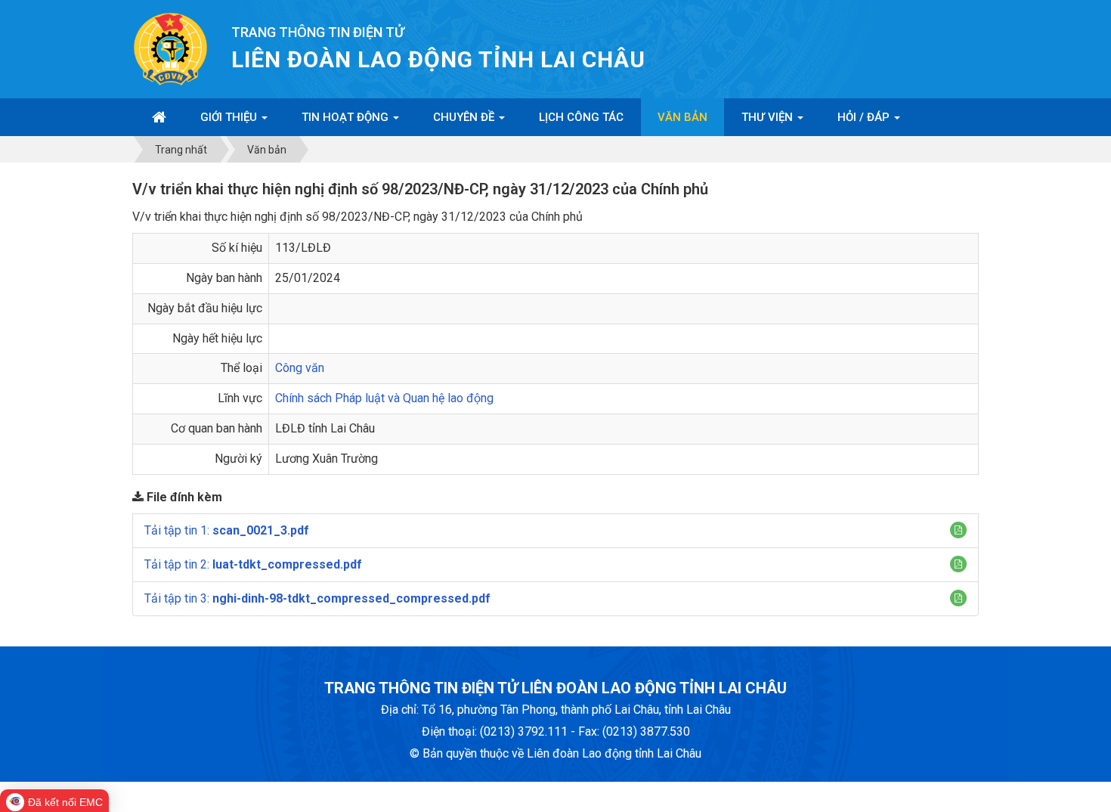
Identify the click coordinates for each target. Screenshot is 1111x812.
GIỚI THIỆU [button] (230, 117)
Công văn (299, 368)
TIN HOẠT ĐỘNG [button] (346, 117)
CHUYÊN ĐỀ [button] (465, 117)
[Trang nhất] (159, 117)
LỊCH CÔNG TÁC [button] (581, 117)
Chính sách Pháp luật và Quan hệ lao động (384, 398)
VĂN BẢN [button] (682, 117)
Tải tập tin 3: (317, 598)
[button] (958, 530)
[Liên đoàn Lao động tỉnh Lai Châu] (170, 48)
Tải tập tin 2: (253, 564)
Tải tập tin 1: (226, 530)
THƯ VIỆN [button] (768, 117)
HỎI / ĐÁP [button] (865, 117)
